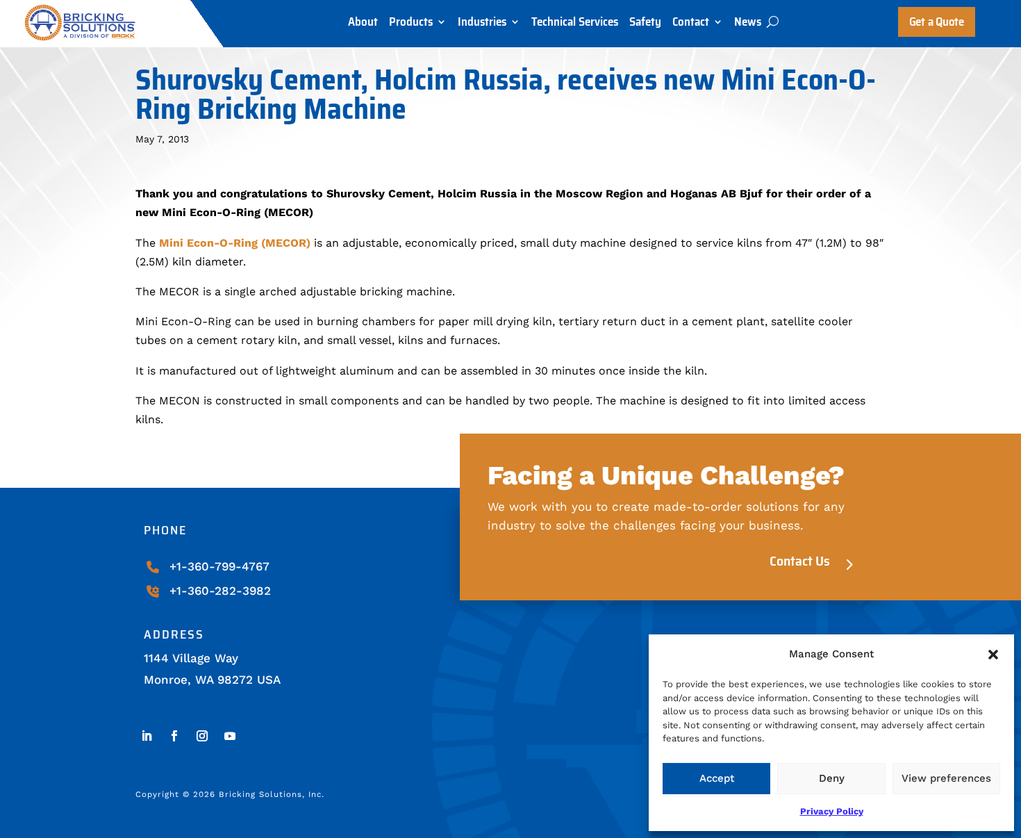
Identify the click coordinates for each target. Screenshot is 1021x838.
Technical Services (574, 24)
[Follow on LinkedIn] (146, 736)
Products (411, 24)
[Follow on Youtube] (230, 736)
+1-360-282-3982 (220, 591)
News (747, 24)
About (363, 24)
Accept (716, 778)
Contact (690, 24)
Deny (832, 778)
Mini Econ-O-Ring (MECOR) (234, 242)
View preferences (946, 778)
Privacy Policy (831, 811)
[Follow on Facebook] (174, 736)
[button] (993, 655)
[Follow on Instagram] (202, 736)
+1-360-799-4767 (219, 566)
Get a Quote (936, 22)
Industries (482, 24)
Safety (645, 24)
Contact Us (800, 561)
